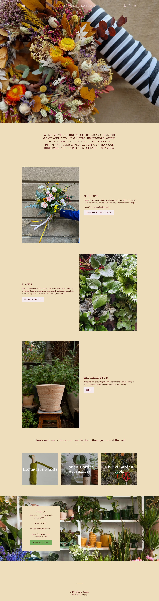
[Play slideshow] (129, 120)
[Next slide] (135, 120)
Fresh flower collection (98, 213)
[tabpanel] (79, 61)
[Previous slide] (23, 120)
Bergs (89, 390)
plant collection (33, 299)
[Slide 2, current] (79, 120)
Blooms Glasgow (79, 5)
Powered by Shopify (79, 594)
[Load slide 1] (77, 120)
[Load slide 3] (82, 120)
